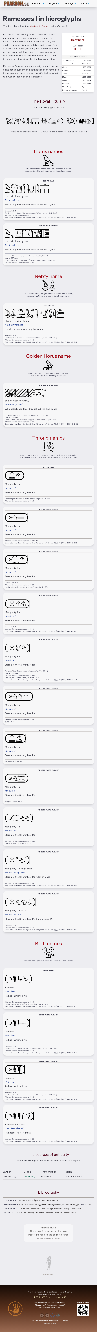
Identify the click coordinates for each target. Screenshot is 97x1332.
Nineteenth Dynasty (39, 26)
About (84, 3)
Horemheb (78, 40)
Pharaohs (37, 3)
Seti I (77, 49)
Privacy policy (50, 1323)
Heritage (69, 3)
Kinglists (53, 3)
